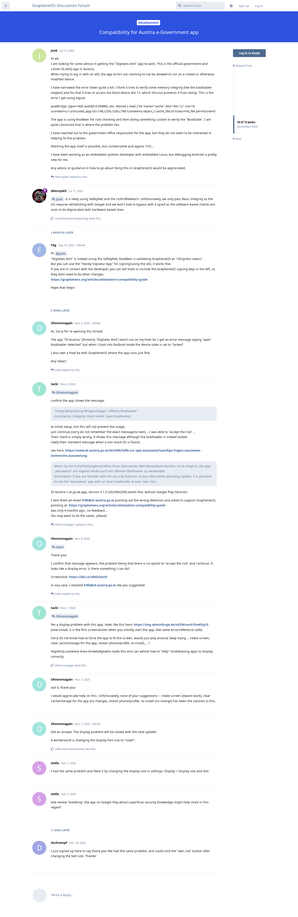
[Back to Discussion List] (6, 6)
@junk (60, 253)
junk (59, 199)
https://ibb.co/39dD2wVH (88, 577)
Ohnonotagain (67, 392)
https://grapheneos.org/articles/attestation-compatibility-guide (99, 279)
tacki (59, 547)
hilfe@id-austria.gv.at (98, 500)
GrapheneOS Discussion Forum (61, 5)
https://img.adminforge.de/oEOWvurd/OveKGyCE (171, 624)
